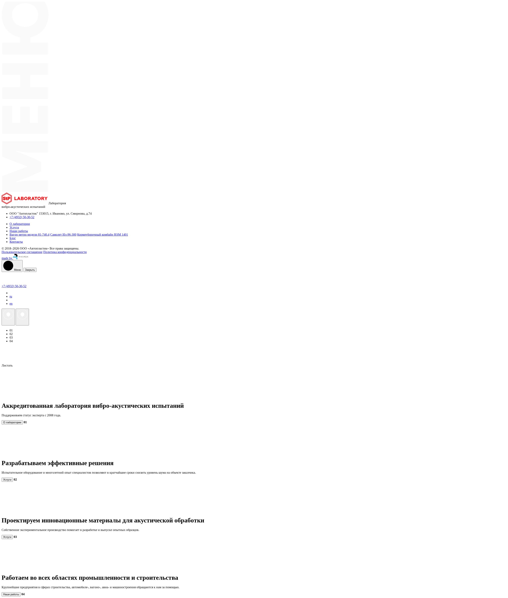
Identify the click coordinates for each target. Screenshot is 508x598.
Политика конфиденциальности (65, 252)
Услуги (7, 479)
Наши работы (11, 594)
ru (11, 296)
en (11, 303)
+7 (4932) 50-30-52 (22, 217)
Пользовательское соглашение (22, 252)
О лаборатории (12, 422)
